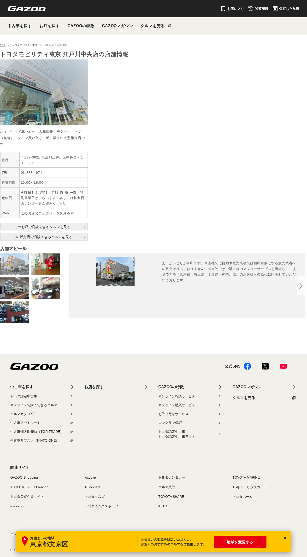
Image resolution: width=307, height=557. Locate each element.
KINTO (163, 506)
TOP (3, 45)
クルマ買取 (166, 487)
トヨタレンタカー (171, 477)
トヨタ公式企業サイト (27, 496)
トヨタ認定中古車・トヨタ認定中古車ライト (176, 434)
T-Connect (92, 487)
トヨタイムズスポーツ (101, 506)
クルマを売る (153, 26)
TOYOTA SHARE (171, 496)
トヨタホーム (242, 496)
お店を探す (50, 26)
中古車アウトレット (25, 423)
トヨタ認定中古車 (23, 396)
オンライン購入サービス (176, 405)
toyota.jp (16, 506)
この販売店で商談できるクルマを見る (42, 237)
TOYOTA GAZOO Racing (29, 487)
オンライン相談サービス (176, 396)
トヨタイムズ (94, 496)
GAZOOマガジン (117, 26)
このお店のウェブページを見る (45, 213)
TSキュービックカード (249, 487)
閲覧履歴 (261, 9)
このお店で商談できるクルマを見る (42, 227)
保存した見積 (289, 9)
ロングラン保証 (170, 423)
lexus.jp (90, 477)
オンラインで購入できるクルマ (33, 405)
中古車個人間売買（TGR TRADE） (36, 432)
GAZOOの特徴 (80, 26)
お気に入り (235, 9)
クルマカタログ (22, 414)
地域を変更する (240, 542)
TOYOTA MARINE (246, 477)
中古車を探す (20, 26)
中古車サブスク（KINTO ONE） (34, 440)
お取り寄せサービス (173, 414)
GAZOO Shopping (24, 477)
